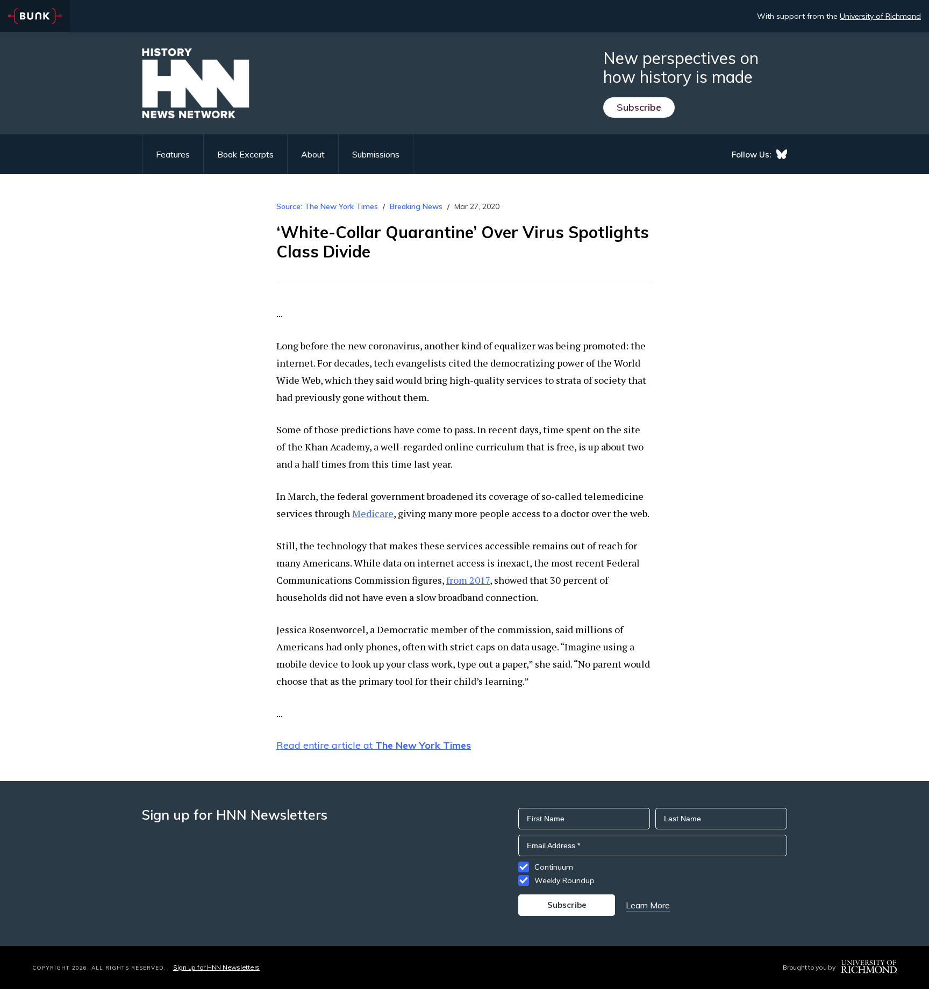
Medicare (373, 513)
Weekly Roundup (564, 880)
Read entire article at (373, 745)
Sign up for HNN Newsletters (216, 967)
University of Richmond (880, 16)
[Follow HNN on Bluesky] (781, 154)
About (313, 154)
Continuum (553, 867)
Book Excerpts (245, 154)
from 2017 (468, 580)
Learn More (648, 905)
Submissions (375, 154)
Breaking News (416, 206)
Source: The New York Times (327, 206)
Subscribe (639, 107)
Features (173, 154)
